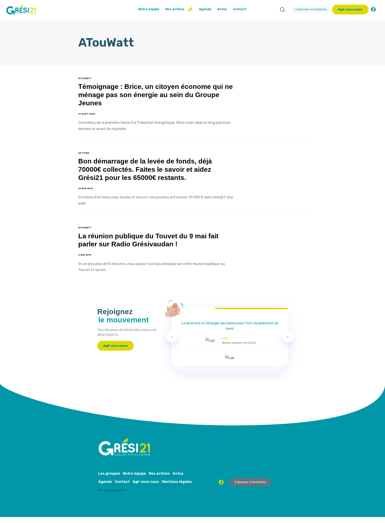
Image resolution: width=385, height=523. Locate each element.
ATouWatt (85, 78)
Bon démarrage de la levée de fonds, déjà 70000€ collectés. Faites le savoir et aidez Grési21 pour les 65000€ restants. (145, 169)
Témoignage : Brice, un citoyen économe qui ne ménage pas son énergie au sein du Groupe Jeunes (155, 95)
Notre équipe (148, 9)
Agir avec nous (146, 481)
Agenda (205, 9)
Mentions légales (177, 481)
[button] (282, 9)
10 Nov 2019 (85, 188)
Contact (239, 9)
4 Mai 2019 (84, 255)
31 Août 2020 (86, 114)
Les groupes (109, 473)
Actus (222, 9)
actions (83, 153)
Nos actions (174, 9)
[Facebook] (373, 9)
